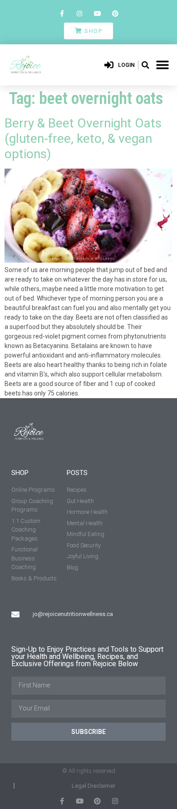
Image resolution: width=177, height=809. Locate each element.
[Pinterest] (115, 13)
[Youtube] (97, 13)
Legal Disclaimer (93, 785)
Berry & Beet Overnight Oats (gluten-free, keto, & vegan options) (83, 138)
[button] (145, 65)
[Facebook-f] (62, 13)
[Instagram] (79, 13)
